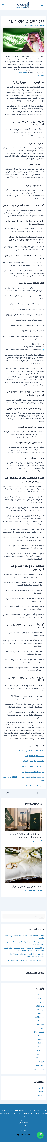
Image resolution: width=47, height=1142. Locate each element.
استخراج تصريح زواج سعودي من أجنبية (25, 886)
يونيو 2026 (40, 995)
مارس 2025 (40, 1050)
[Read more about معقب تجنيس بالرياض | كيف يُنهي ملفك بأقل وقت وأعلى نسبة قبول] (23, 819)
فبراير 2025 (40, 1054)
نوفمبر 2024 (40, 1058)
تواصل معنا (24, 1128)
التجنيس (39, 841)
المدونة (34, 841)
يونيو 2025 (41, 1039)
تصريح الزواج (23, 1122)
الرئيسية (23, 1117)
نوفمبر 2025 (40, 1021)
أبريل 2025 (40, 1047)
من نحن (23, 1125)
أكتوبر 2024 (40, 1062)
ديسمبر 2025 (39, 1017)
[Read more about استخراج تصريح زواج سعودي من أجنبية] (23, 865)
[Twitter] (25, 1135)
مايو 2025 (41, 1043)
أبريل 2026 (40, 1002)
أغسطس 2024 (39, 1069)
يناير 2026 (41, 1013)
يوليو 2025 (41, 1036)
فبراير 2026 (40, 1010)
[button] (3, 5)
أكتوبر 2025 (40, 1024)
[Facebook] (29, 1135)
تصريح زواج (40, 1095)
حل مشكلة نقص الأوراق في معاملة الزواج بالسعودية (26, 960)
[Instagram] (22, 1135)
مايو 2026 (41, 998)
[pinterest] (18, 1135)
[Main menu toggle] (42, 4)
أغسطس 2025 (39, 1032)
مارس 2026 (40, 1006)
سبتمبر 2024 (39, 1065)
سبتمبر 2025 (40, 1028)
